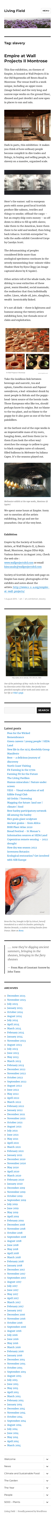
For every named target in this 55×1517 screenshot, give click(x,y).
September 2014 (16, 1420)
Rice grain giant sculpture (22, 818)
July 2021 (12, 1130)
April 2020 (13, 1171)
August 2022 (14, 1085)
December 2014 (16, 1408)
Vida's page (18, 693)
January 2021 (14, 1155)
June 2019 (13, 1208)
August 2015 (14, 1375)
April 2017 (13, 1298)
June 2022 (13, 1089)
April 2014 (13, 1441)
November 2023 (16, 1040)
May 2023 (12, 1057)
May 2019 (12, 1212)
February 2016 (15, 1351)
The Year (9, 1487)
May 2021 (12, 1138)
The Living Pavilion (18, 778)
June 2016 (13, 1339)
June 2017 (12, 1290)
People (8, 1494)
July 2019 (12, 1204)
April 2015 (13, 1392)
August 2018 (14, 1240)
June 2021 (12, 1134)
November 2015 (16, 1363)
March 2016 (14, 1347)
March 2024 (14, 1028)
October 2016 (15, 1322)
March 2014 (14, 1445)
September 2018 (16, 1236)
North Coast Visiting (19, 765)
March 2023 (14, 1061)
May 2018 (12, 1249)
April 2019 (13, 1216)
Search (43, 710)
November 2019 (16, 1191)
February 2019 (15, 1220)
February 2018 (15, 1261)
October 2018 (14, 1232)
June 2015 (12, 1384)
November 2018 (16, 1228)
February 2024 (15, 1032)
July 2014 (12, 1429)
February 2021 (15, 1151)
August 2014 (14, 1424)
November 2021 (16, 1118)
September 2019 (16, 1200)
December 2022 (16, 1069)
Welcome (10, 1459)
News (7, 1466)
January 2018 (14, 1265)
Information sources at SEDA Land (27, 835)
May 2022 (13, 1093)
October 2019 (15, 1196)
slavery (42, 599)
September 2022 (16, 1081)
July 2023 (12, 1048)
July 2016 (12, 1335)
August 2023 (14, 1044)
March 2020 (14, 1175)
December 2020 (16, 1159)
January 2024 (15, 1036)
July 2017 (12, 1285)
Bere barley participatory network (26, 810)
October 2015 (14, 1367)
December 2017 (16, 1269)
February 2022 (15, 1106)
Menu (46, 10)
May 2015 (12, 1388)
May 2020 (13, 1167)
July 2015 (12, 1379)
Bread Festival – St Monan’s (23, 831)
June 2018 (12, 1245)
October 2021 (14, 1122)
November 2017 (16, 1273)
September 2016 (16, 1326)
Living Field (14, 11)
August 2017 (14, 1281)
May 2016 (12, 1343)
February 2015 (15, 1400)
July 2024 (12, 1020)
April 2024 (13, 1024)
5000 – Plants (12, 1502)
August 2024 (14, 1016)
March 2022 (14, 1102)
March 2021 (14, 1146)
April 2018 (13, 1253)
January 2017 (14, 1310)
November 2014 (16, 1412)
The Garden (11, 1480)
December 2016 (16, 1314)
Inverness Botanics (18, 851)
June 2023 (13, 1052)
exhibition (33, 599)
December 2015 (16, 1359)
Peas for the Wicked (18, 733)
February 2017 (15, 1306)
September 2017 (16, 1277)
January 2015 (14, 1404)
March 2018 (14, 1257)
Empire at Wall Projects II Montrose (26, 58)
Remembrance (15, 737)
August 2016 (14, 1330)
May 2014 (12, 1437)
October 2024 (15, 1012)
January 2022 (15, 1110)
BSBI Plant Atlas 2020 (19, 827)
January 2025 (15, 1008)
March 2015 (14, 1396)
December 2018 (16, 1224)
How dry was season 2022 (22, 847)
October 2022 (15, 1077)
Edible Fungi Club (17, 794)
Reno (21, 930)
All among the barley (19, 814)
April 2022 (13, 1097)
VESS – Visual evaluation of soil (25, 790)
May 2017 (12, 1294)
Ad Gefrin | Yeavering (19, 798)
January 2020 (15, 1183)
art (21, 599)
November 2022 (16, 1073)
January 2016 (14, 1355)
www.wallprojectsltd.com (18, 562)
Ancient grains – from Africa (23, 823)
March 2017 (14, 1302)
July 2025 (12, 1003)
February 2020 (15, 1179)
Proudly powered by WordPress (32, 1511)
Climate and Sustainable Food (22, 1473)
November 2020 (16, 1163)
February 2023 (15, 1065)
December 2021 (16, 1114)
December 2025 (16, 995)
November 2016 (16, 1318)
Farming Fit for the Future (22, 774)
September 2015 (16, 1371)
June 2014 (12, 1433)
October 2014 (14, 1416)
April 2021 (13, 1142)
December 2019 (16, 1187)
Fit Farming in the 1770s (21, 769)
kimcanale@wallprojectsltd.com (23, 566)
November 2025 (16, 999)
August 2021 (14, 1126)
